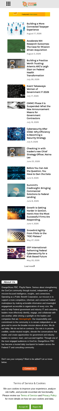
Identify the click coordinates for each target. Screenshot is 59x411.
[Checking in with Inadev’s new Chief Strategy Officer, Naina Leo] (16, 152)
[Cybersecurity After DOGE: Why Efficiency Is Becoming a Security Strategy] (16, 134)
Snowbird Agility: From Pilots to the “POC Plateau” (36, 233)
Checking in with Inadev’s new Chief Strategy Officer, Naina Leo (39, 153)
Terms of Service (29, 395)
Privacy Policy (49, 395)
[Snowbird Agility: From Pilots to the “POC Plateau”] (16, 235)
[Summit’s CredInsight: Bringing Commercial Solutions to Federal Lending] (16, 190)
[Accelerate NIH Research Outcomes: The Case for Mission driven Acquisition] (16, 46)
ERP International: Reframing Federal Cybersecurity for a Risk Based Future (37, 252)
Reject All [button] (37, 407)
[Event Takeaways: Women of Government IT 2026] (16, 91)
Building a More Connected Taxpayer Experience (38, 26)
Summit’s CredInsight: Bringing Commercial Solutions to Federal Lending (39, 191)
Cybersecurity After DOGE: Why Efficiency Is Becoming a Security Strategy (38, 133)
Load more (28, 266)
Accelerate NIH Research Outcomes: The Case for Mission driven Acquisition (38, 45)
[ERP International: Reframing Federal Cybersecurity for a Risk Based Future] (16, 252)
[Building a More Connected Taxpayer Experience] (16, 28)
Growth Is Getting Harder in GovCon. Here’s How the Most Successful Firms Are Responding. (38, 213)
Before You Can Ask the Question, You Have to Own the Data (39, 171)
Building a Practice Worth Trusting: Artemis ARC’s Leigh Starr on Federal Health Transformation (38, 68)
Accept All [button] (23, 407)
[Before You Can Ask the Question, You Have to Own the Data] (16, 173)
